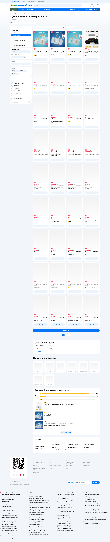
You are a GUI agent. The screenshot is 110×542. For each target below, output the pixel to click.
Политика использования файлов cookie (39, 469)
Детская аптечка (87, 447)
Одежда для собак (86, 465)
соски (69, 449)
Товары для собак (86, 462)
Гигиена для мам (71, 446)
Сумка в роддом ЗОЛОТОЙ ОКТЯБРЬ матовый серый (59, 404)
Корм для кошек (86, 460)
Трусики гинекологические (19, 40)
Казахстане (22, 484)
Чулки (14, 43)
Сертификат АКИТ (36, 470)
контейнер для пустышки (89, 442)
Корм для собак (86, 463)
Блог (67, 468)
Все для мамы (27, 13)
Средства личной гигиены (73, 444)
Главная (12, 13)
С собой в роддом (37, 13)
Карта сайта (35, 473)
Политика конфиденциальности (39, 466)
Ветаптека (85, 466)
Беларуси (27, 484)
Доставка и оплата (36, 459)
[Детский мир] (21, 5)
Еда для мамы (54, 447)
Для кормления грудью (72, 447)
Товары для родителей (56, 444)
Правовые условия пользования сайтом (27, 481)
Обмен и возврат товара (37, 462)
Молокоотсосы (87, 446)
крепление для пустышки (89, 444)
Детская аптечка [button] (38, 448)
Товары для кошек (86, 459)
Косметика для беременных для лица (59, 449)
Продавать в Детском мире (38, 460)
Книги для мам (54, 446)
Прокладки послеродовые (19, 45)
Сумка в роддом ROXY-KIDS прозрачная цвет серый (58, 414)
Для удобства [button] (38, 450)
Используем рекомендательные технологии (19, 483)
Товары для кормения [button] (39, 446)
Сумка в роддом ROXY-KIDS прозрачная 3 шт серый (58, 423)
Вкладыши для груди (17, 38)
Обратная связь (36, 472)
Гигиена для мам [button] (38, 444)
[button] (96, 9)
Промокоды (35, 465)
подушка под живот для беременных (91, 450)
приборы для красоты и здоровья (90, 449)
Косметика (70, 442)
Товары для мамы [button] (38, 443)
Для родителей (18, 13)
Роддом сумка (54, 442)
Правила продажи (36, 463)
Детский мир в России (14, 484)
